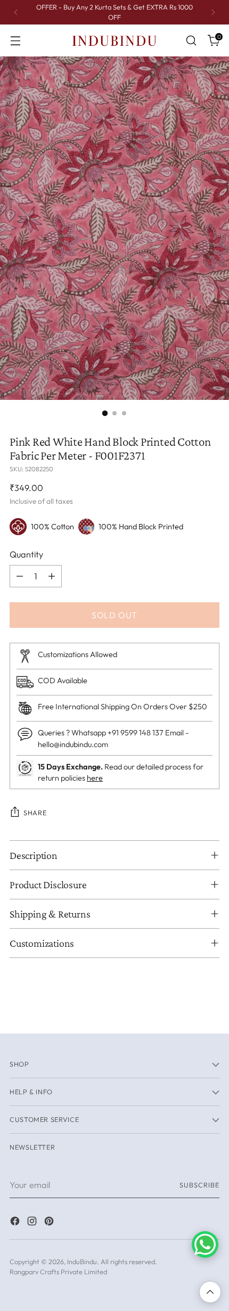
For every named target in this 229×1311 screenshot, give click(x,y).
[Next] (213, 12)
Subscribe (199, 1185)
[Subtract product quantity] (19, 576)
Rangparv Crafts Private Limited (58, 1271)
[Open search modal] (191, 41)
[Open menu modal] (15, 41)
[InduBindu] (114, 40)
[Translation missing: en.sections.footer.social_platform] (16, 1223)
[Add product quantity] (51, 576)
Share (34, 812)
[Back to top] (210, 1292)
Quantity (26, 554)
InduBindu (82, 1261)
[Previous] (16, 12)
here (95, 778)
